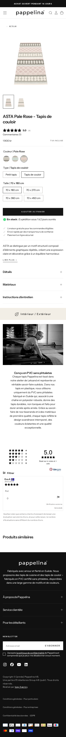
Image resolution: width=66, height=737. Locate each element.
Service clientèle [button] (12, 610)
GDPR (32, 715)
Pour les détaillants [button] (14, 622)
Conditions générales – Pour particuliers (20, 699)
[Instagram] (5, 664)
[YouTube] (19, 664)
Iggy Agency (21, 687)
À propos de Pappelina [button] (16, 597)
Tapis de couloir (32, 174)
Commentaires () (12, 134)
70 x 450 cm (33, 198)
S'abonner (52, 645)
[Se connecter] (56, 13)
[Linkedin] (26, 664)
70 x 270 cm (33, 190)
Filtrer (10, 473)
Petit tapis (11, 174)
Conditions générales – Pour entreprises (20, 707)
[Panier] (62, 13)
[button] (5, 13)
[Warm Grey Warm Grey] (6, 158)
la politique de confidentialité (30, 653)
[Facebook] (12, 664)
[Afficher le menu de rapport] (58, 497)
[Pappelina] (33, 563)
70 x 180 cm (12, 190)
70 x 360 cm (12, 198)
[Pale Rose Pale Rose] (23, 158)
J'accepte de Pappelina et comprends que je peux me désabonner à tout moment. (33, 654)
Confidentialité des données (15, 715)
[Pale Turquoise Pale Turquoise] (15, 158)
